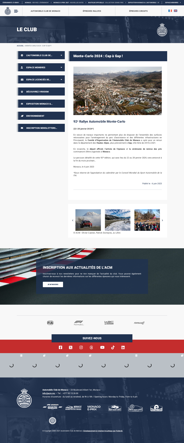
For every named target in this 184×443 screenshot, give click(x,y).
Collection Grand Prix (94, 2)
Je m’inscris (53, 284)
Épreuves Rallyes (92, 11)
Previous (72, 220)
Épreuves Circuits (138, 11)
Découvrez (142, 2)
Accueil (20, 46)
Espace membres (172, 2)
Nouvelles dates (56, 2)
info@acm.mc (48, 393)
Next (162, 220)
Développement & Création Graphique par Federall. (103, 431)
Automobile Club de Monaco (45, 11)
